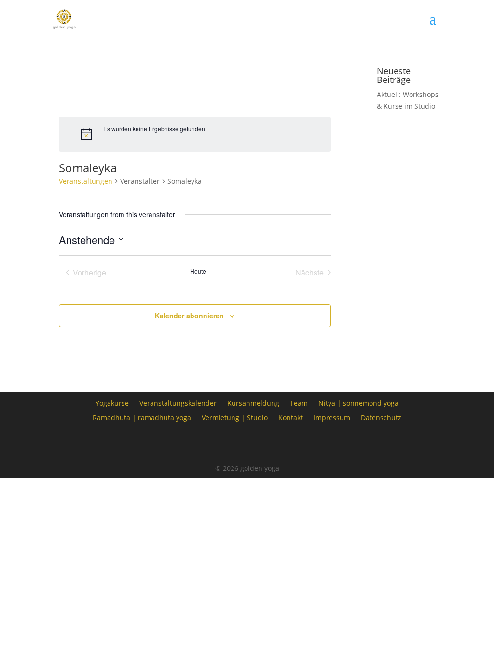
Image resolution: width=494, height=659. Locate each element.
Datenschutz (381, 417)
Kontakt (290, 417)
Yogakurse (112, 402)
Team (299, 402)
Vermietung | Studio (235, 417)
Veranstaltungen (85, 181)
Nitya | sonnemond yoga (358, 402)
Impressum (332, 417)
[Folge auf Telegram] (274, 443)
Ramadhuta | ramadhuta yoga (142, 417)
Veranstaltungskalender (178, 402)
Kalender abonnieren (189, 315)
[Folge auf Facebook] (220, 443)
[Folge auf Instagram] (247, 443)
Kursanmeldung (253, 402)
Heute (198, 271)
